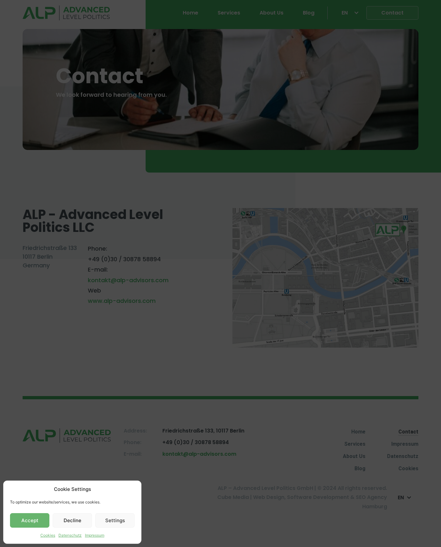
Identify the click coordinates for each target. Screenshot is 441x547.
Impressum (94, 535)
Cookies (47, 535)
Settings (115, 520)
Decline (72, 520)
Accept (29, 520)
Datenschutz (70, 535)
